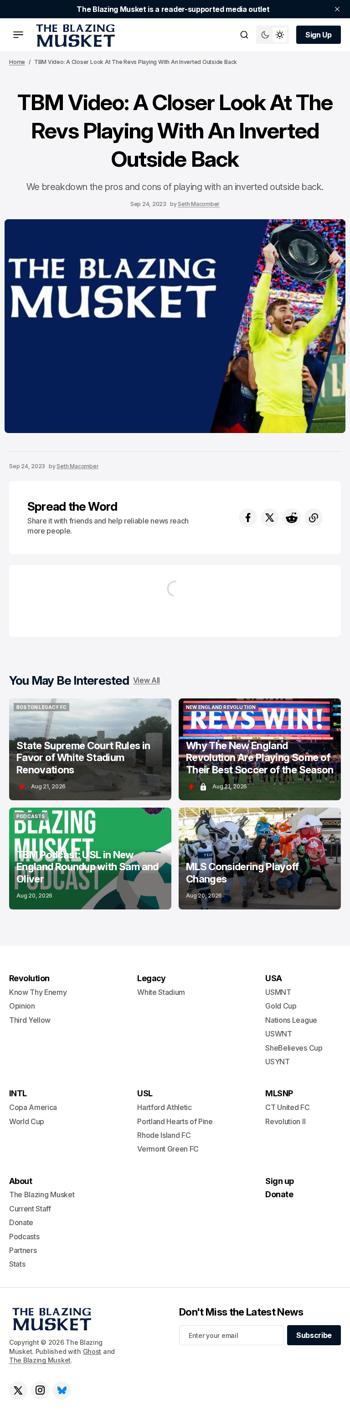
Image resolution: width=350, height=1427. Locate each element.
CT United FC (287, 1107)
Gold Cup (280, 1005)
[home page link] (74, 34)
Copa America (33, 1107)
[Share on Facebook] (248, 517)
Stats (17, 1263)
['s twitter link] (18, 1390)
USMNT (278, 992)
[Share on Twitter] (270, 517)
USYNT (277, 1061)
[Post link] (90, 749)
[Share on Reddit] (292, 517)
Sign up (279, 1181)
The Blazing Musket (40, 1360)
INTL (18, 1093)
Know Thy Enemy (38, 992)
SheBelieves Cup (293, 1047)
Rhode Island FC (163, 1135)
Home (17, 61)
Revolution (29, 978)
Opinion (22, 1005)
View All (146, 680)
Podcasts (24, 1236)
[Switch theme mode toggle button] (272, 35)
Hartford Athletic (164, 1107)
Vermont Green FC (168, 1148)
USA (273, 978)
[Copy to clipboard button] (313, 517)
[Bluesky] (62, 1390)
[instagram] (40, 1390)
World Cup (26, 1121)
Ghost (92, 1351)
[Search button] (244, 34)
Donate (21, 1222)
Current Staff (30, 1208)
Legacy (151, 978)
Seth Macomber (199, 204)
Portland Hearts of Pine (175, 1121)
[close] (337, 9)
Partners (22, 1250)
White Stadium (161, 992)
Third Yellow (30, 1020)
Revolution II (285, 1121)
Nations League (291, 1020)
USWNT (278, 1033)
